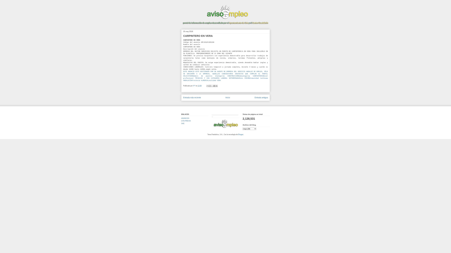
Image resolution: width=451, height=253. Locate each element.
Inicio (228, 98)
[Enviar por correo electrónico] (207, 86)
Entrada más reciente (192, 98)
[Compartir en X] (212, 86)
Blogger (240, 134)
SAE (182, 123)
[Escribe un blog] (210, 86)
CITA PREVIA (186, 121)
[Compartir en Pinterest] (216, 86)
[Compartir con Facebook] (214, 86)
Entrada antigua (261, 98)
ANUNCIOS (185, 118)
